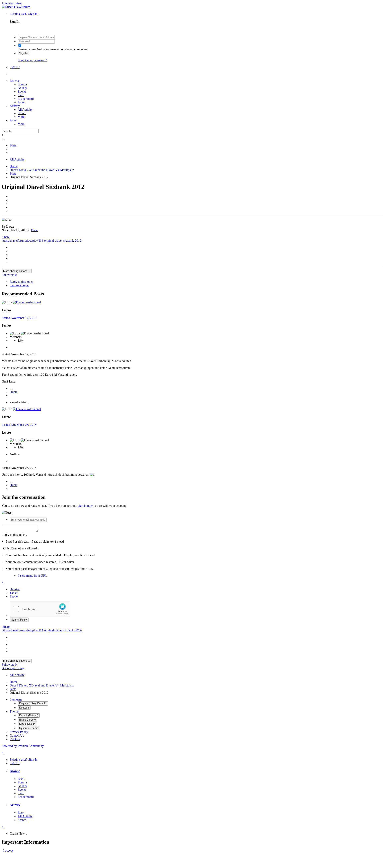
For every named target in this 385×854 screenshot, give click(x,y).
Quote (13, 392)
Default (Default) (28, 715)
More (21, 102)
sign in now (85, 505)
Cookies (15, 739)
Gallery (22, 88)
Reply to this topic (21, 281)
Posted (19, 318)
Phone (14, 596)
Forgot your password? (32, 60)
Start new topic (19, 285)
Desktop (15, 589)
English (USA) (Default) (32, 703)
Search (22, 113)
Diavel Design (27, 723)
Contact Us (17, 735)
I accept (7, 850)
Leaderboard (26, 98)
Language (16, 699)
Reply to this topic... (14, 534)
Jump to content (12, 3)
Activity (15, 106)
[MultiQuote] (11, 389)
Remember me (27, 49)
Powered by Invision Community (23, 746)
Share (6, 237)
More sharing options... (16, 271)
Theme (14, 711)
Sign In (23, 53)
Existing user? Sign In (24, 13)
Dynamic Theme (28, 728)
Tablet (13, 593)
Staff (21, 95)
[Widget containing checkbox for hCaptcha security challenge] (40, 609)
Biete (34, 230)
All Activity (25, 109)
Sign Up (15, 67)
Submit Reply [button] (19, 619)
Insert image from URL (32, 575)
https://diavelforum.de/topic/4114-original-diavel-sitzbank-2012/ (42, 240)
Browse (14, 80)
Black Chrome (27, 719)
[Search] (3, 139)
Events (22, 91)
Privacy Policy (19, 732)
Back (21, 778)
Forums (22, 84)
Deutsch (24, 707)
